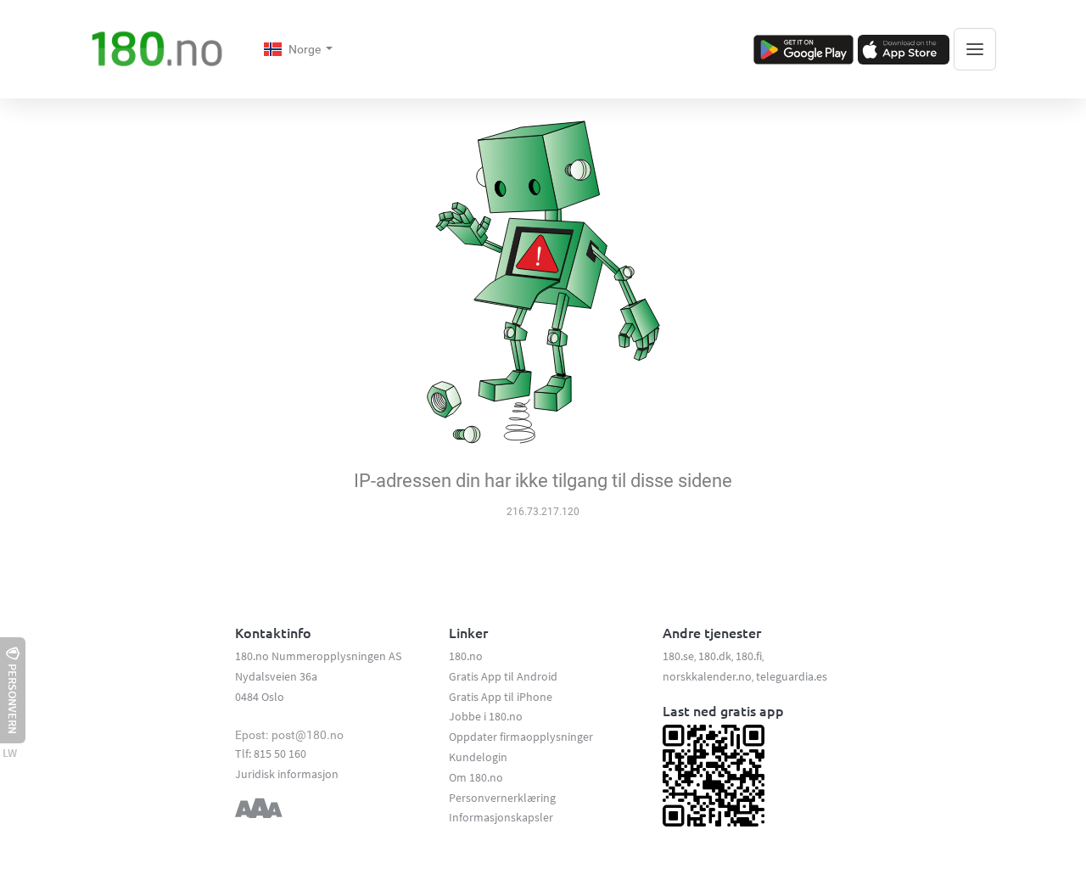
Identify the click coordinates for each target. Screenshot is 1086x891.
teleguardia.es (791, 676)
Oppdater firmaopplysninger (521, 736)
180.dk (714, 656)
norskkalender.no (707, 676)
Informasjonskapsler (501, 817)
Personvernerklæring (502, 797)
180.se (678, 656)
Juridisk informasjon (287, 774)
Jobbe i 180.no (486, 716)
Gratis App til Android (503, 676)
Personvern (12, 699)
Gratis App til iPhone (500, 696)
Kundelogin (478, 757)
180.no (466, 656)
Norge (305, 49)
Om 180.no (476, 777)
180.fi (749, 656)
